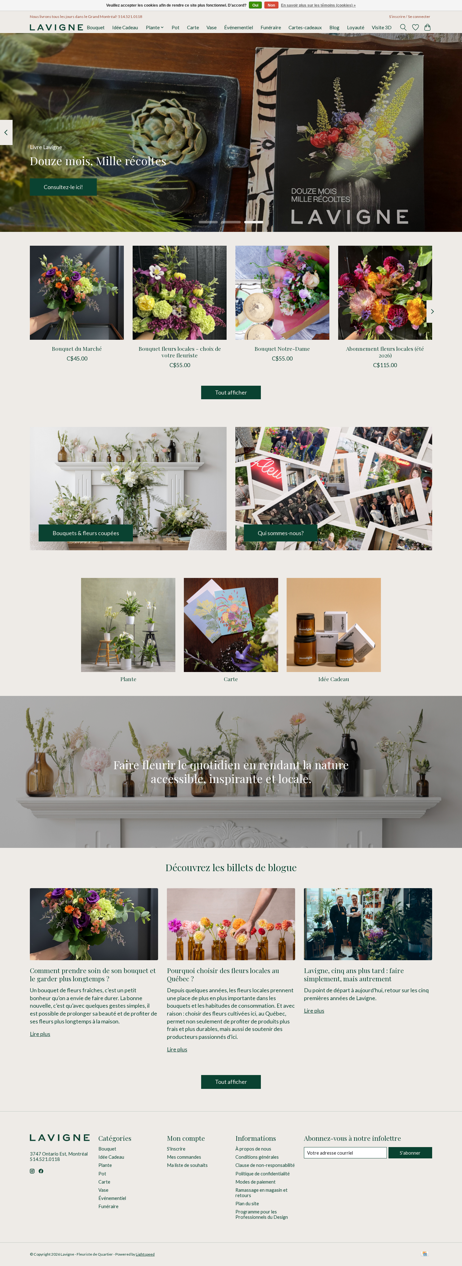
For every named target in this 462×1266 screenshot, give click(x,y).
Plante (128, 678)
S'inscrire (176, 1148)
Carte (193, 27)
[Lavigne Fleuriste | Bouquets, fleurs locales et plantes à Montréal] (56, 27)
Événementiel (238, 27)
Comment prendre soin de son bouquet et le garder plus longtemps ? (93, 974)
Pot (175, 27)
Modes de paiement (255, 1182)
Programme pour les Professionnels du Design (261, 1214)
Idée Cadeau (125, 27)
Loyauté (355, 27)
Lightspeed (145, 1254)
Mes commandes (184, 1157)
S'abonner (410, 1153)
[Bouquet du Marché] (77, 293)
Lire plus (40, 1034)
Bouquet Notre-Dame (282, 348)
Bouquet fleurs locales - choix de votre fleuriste (180, 352)
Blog (334, 27)
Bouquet (96, 27)
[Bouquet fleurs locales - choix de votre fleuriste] (180, 293)
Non (271, 5)
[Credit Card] (425, 1254)
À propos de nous (253, 1148)
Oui (255, 5)
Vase (211, 27)
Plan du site (247, 1203)
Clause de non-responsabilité (265, 1165)
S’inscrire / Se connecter (409, 16)
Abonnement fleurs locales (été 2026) (385, 352)
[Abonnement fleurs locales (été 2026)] (385, 293)
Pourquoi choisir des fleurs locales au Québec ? (223, 974)
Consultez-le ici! (63, 187)
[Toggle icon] (403, 27)
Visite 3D (382, 27)
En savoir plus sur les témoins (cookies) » (318, 5)
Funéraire (271, 27)
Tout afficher (231, 392)
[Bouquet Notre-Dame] (282, 293)
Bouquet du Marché (77, 348)
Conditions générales (257, 1157)
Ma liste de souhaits (187, 1165)
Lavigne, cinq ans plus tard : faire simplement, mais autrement (354, 974)
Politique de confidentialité (262, 1173)
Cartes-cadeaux (305, 27)
